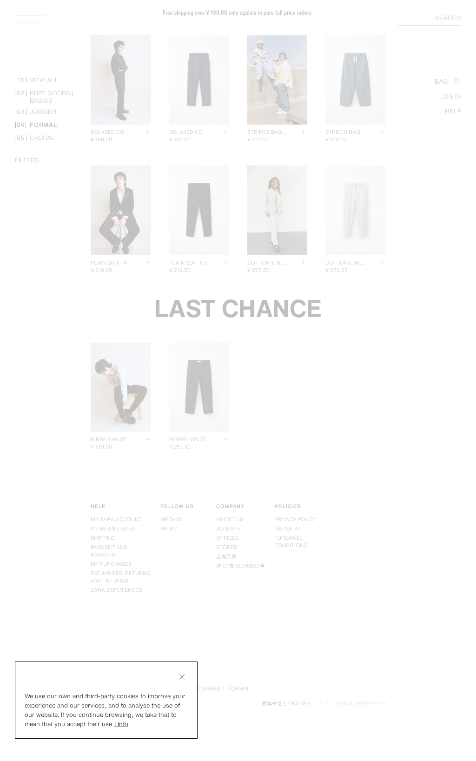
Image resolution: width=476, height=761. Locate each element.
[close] (182, 676)
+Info (121, 724)
